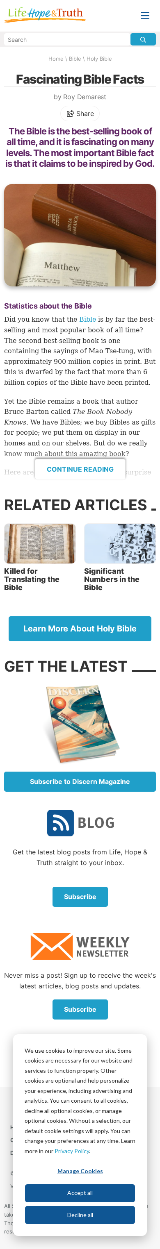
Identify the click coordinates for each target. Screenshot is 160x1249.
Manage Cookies (80, 1170)
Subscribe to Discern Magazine (80, 781)
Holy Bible (99, 58)
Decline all (80, 1214)
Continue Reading (80, 469)
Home (56, 58)
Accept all (80, 1192)
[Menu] (145, 15)
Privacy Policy (72, 1150)
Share (84, 113)
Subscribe (80, 896)
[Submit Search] (143, 39)
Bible (75, 58)
